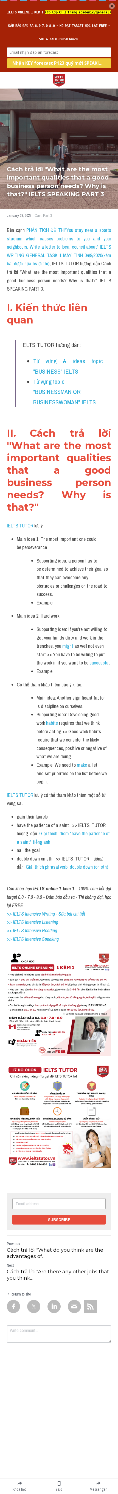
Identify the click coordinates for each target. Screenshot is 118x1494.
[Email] (74, 1306)
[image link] (59, 80)
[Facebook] (13, 1306)
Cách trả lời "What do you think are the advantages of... (55, 1253)
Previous (13, 1243)
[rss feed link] (90, 1306)
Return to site (21, 1294)
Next (10, 1265)
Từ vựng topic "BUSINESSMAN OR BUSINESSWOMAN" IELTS (64, 391)
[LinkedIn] (54, 1306)
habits (52, 723)
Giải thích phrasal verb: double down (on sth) (67, 867)
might (68, 646)
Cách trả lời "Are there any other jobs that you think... (58, 1275)
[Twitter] (33, 1306)
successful (99, 662)
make (82, 765)
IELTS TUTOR (20, 525)
